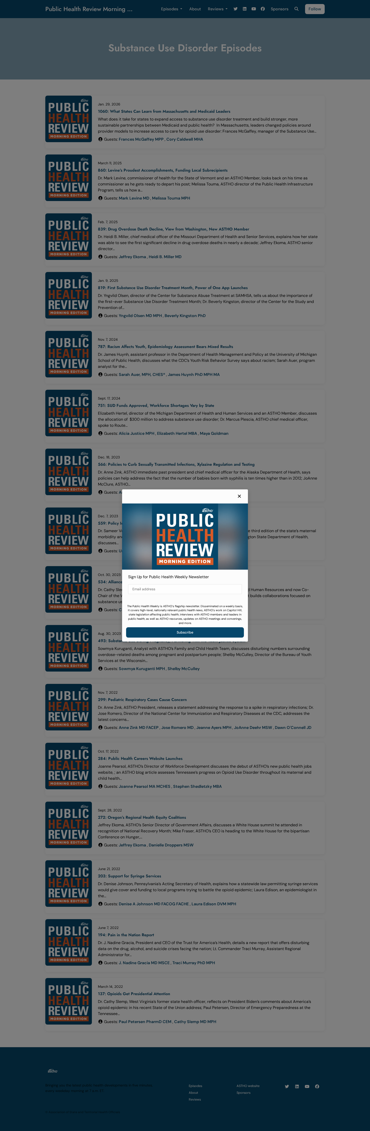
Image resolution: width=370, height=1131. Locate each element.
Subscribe (185, 632)
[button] (239, 496)
